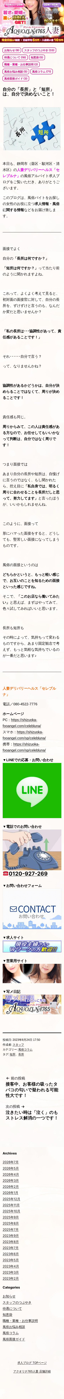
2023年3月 (11, 1272)
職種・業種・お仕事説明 (20, 1321)
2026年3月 (11, 1180)
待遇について (12, 1308)
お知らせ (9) (11, 50)
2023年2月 (11, 1278)
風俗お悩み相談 (14, 1327)
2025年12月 (11, 1199)
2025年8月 (11, 1223)
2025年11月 (11, 1205)
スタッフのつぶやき (17, 1302)
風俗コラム (25, 1049)
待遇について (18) (15, 57)
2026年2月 (11, 1186)
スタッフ (18, 1044)
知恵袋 (7, 1314)
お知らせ (9, 1296)
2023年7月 (11, 1248)
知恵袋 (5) (37, 57)
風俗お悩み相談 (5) (15, 71)
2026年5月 (11, 1168)
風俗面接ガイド (14, 1339)
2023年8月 (11, 1242)
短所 (12, 1054)
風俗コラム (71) (41, 71)
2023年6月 (11, 1254)
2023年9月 (11, 1236)
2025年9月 (11, 1217)
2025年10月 (11, 1211)
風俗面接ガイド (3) (15, 78)
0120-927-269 (28, 873)
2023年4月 (11, 1266)
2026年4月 (11, 1174)
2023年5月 (11, 1260)
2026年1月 (10, 1193)
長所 (21, 1054)
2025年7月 (11, 1229)
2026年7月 (11, 1162)
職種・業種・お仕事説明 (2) (21, 64)
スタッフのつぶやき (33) (39, 50)
